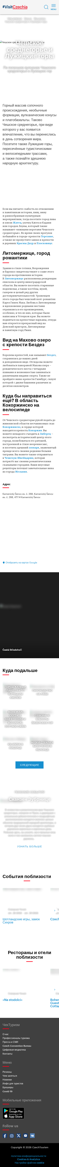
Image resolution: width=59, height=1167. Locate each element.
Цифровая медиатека (14, 1049)
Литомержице (14, 278)
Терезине (47, 236)
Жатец (17, 222)
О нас (6, 1034)
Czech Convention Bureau (17, 1045)
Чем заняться (14, 18)
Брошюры (8, 1087)
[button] (46, 7)
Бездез (51, 355)
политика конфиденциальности (28, 1155)
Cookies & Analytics (28, 1159)
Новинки (7, 1079)
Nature (28, 18)
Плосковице (44, 243)
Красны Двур (25, 243)
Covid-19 (7, 1091)
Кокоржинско (11, 427)
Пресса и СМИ (10, 1041)
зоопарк (34, 447)
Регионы (7, 1071)
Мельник (21, 471)
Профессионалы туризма (16, 1038)
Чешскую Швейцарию (19, 457)
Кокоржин (35, 430)
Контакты (7, 1053)
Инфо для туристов (13, 1083)
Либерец (45, 433)
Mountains (40, 18)
